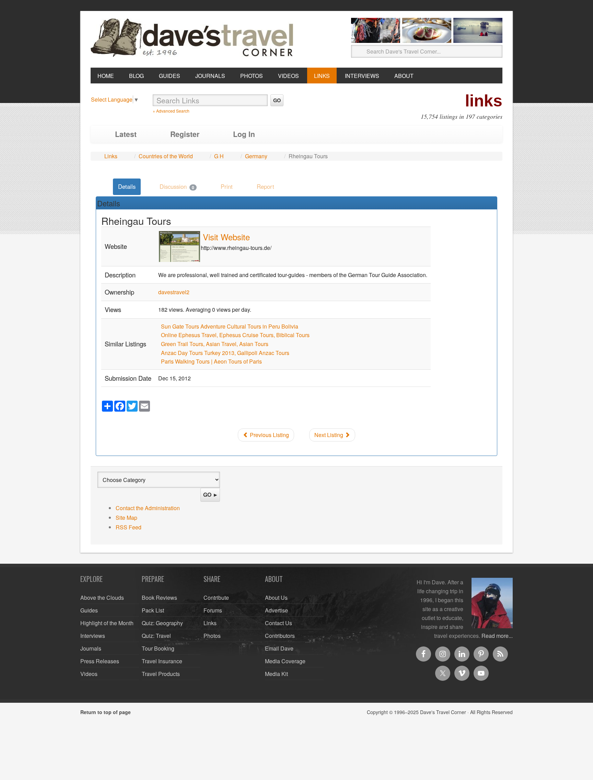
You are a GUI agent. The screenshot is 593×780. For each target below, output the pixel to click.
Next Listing (329, 435)
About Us (276, 597)
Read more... (497, 636)
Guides (89, 610)
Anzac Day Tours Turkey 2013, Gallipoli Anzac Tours (225, 353)
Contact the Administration (148, 508)
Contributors (280, 636)
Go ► (210, 494)
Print (227, 186)
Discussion (177, 186)
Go (277, 100)
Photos (212, 636)
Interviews (92, 636)
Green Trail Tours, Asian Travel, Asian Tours (214, 344)
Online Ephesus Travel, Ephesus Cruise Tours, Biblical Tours (235, 335)
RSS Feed (128, 527)
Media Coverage (285, 661)
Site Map (126, 517)
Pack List (153, 610)
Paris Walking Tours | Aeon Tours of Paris (211, 361)
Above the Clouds (102, 597)
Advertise (276, 610)
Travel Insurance (162, 661)
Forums (213, 610)
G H (219, 156)
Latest (126, 134)
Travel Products (161, 674)
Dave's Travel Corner (193, 38)
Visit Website (226, 237)
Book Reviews (159, 597)
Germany (256, 156)
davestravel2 (173, 292)
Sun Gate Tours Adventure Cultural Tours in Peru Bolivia (229, 326)
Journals (90, 648)
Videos (88, 674)
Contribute (216, 597)
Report (265, 186)
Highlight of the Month (106, 623)
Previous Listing (268, 435)
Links (110, 156)
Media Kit (276, 674)
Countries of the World (166, 156)
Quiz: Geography (162, 623)
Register (184, 134)
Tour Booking (158, 648)
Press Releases (99, 661)
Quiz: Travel (156, 636)
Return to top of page (105, 712)
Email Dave (279, 648)
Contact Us (278, 623)
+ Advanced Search (171, 111)
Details (127, 186)
